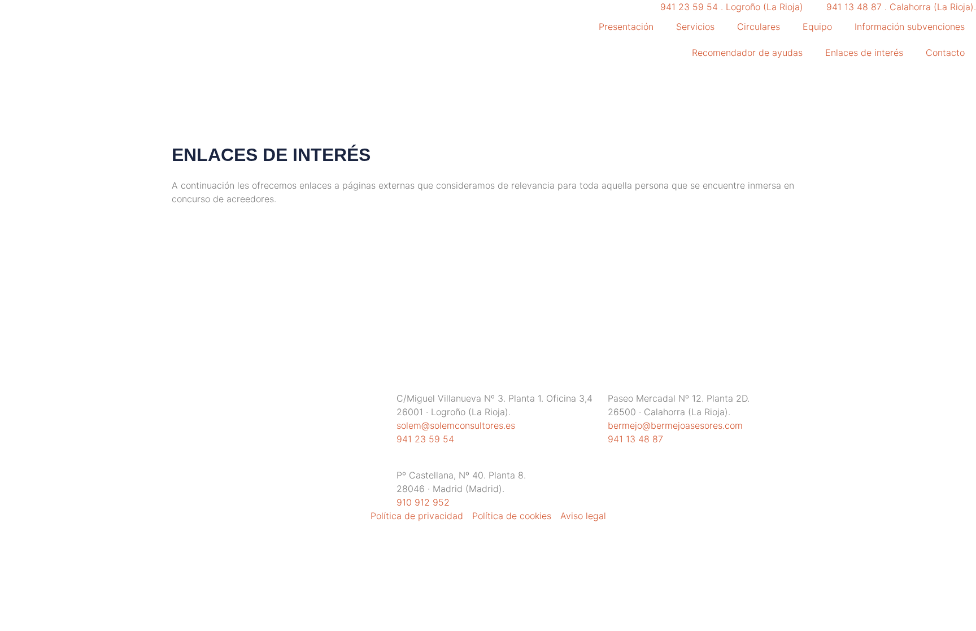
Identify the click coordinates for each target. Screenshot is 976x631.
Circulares (758, 26)
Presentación (626, 26)
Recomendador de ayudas (747, 52)
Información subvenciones (910, 26)
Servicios (695, 26)
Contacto (945, 52)
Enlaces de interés (864, 52)
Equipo (817, 26)
